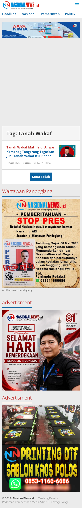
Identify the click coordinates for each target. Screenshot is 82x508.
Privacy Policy (59, 502)
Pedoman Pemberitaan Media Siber (24, 502)
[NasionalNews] (21, 5)
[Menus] (77, 5)
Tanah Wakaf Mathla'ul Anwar (31, 147)
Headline (13, 163)
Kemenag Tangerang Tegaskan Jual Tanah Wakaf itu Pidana (30, 154)
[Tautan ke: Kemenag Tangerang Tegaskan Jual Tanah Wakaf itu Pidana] (67, 150)
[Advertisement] (41, 81)
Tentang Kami (47, 498)
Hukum (25, 163)
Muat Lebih (41, 177)
